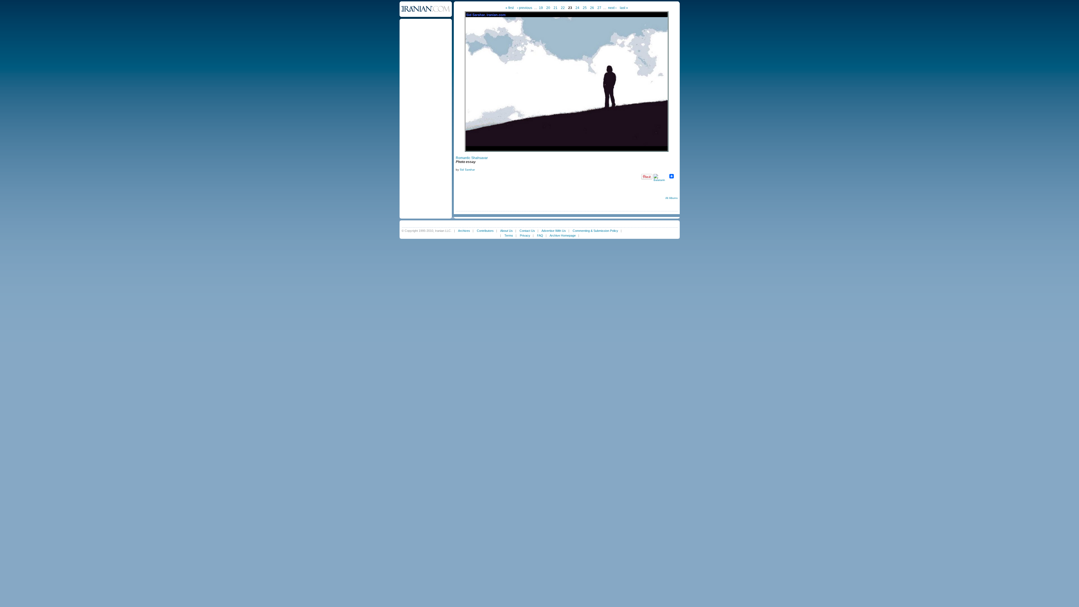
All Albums (671, 198)
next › (612, 8)
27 (599, 8)
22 (563, 8)
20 (548, 8)
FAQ (540, 235)
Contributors (485, 230)
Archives (464, 230)
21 (555, 8)
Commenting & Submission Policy (595, 230)
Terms (508, 235)
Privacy (525, 235)
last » (624, 8)
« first (510, 8)
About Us (506, 230)
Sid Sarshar (467, 169)
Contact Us (527, 230)
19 (541, 8)
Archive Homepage (563, 235)
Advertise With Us (553, 230)
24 (577, 8)
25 (585, 8)
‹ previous (524, 8)
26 (592, 8)
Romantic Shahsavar (472, 158)
